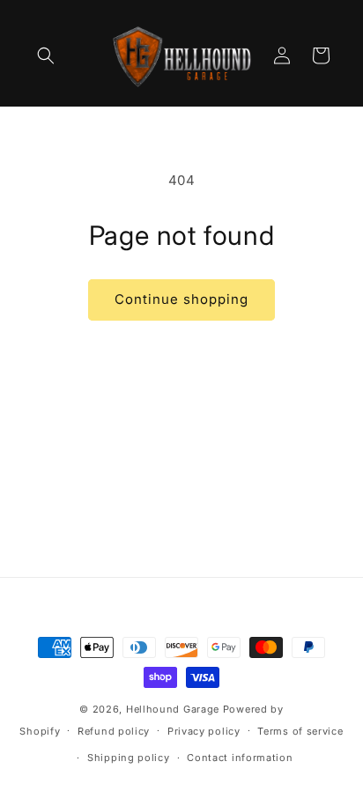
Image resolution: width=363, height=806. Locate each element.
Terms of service (300, 731)
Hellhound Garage (172, 709)
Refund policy (114, 731)
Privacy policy (204, 731)
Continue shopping (181, 299)
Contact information (240, 757)
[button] (45, 55)
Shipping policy (128, 757)
